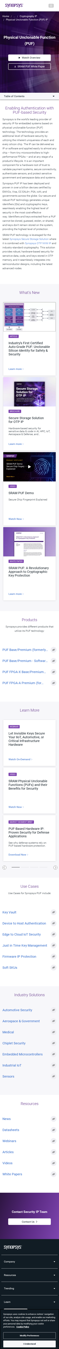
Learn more (15, 369)
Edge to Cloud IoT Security (21, 934)
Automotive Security (17, 1010)
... (14, 16)
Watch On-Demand (20, 759)
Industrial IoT (11, 1065)
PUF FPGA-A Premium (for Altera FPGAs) (21, 683)
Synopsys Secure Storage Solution (29, 239)
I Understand (29, 1344)
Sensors (8, 1076)
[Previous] (4, 868)
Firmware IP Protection (19, 956)
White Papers (12, 1174)
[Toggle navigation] (51, 6)
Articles (8, 1152)
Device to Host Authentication (24, 923)
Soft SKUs (9, 968)
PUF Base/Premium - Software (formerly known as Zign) (24, 661)
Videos (7, 1163)
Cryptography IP (28, 16)
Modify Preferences (29, 1335)
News (6, 1119)
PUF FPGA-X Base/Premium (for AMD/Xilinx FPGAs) (23, 672)
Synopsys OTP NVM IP (38, 243)
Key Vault (9, 912)
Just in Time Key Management (24, 945)
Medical (8, 1032)
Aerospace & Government (21, 1021)
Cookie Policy (22, 1327)
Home (5, 16)
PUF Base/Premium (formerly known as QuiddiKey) (24, 650)
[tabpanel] (29, 790)
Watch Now (15, 519)
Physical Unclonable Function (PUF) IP (27, 19)
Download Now (18, 854)
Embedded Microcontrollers (22, 1054)
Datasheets (10, 1130)
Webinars (9, 1141)
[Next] (55, 868)
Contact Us (28, 1221)
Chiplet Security (13, 1043)
